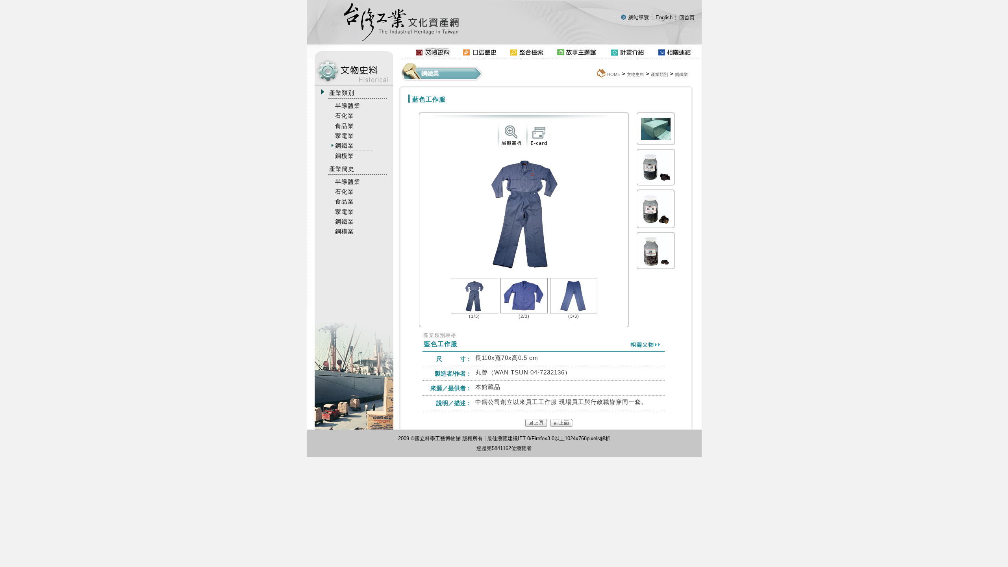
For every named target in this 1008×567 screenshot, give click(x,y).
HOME (613, 74)
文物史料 (635, 74)
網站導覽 (638, 17)
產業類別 (659, 74)
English (664, 17)
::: (615, 17)
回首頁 (687, 17)
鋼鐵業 (681, 74)
